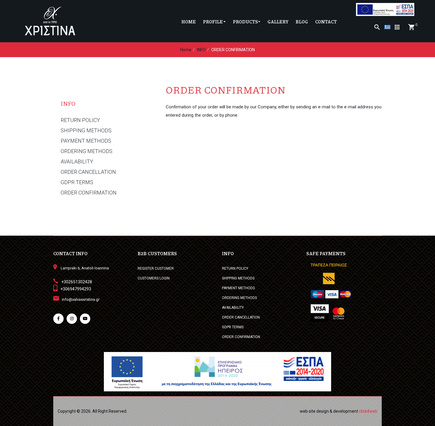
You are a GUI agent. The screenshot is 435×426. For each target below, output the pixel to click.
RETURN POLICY (80, 120)
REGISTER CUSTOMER (156, 268)
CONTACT (326, 22)
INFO (201, 49)
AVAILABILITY (77, 162)
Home (185, 49)
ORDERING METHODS (86, 151)
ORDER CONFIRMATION (89, 193)
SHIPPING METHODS (86, 131)
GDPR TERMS (77, 182)
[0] (411, 27)
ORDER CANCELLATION (88, 172)
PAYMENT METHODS (86, 141)
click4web (368, 411)
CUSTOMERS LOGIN (154, 278)
